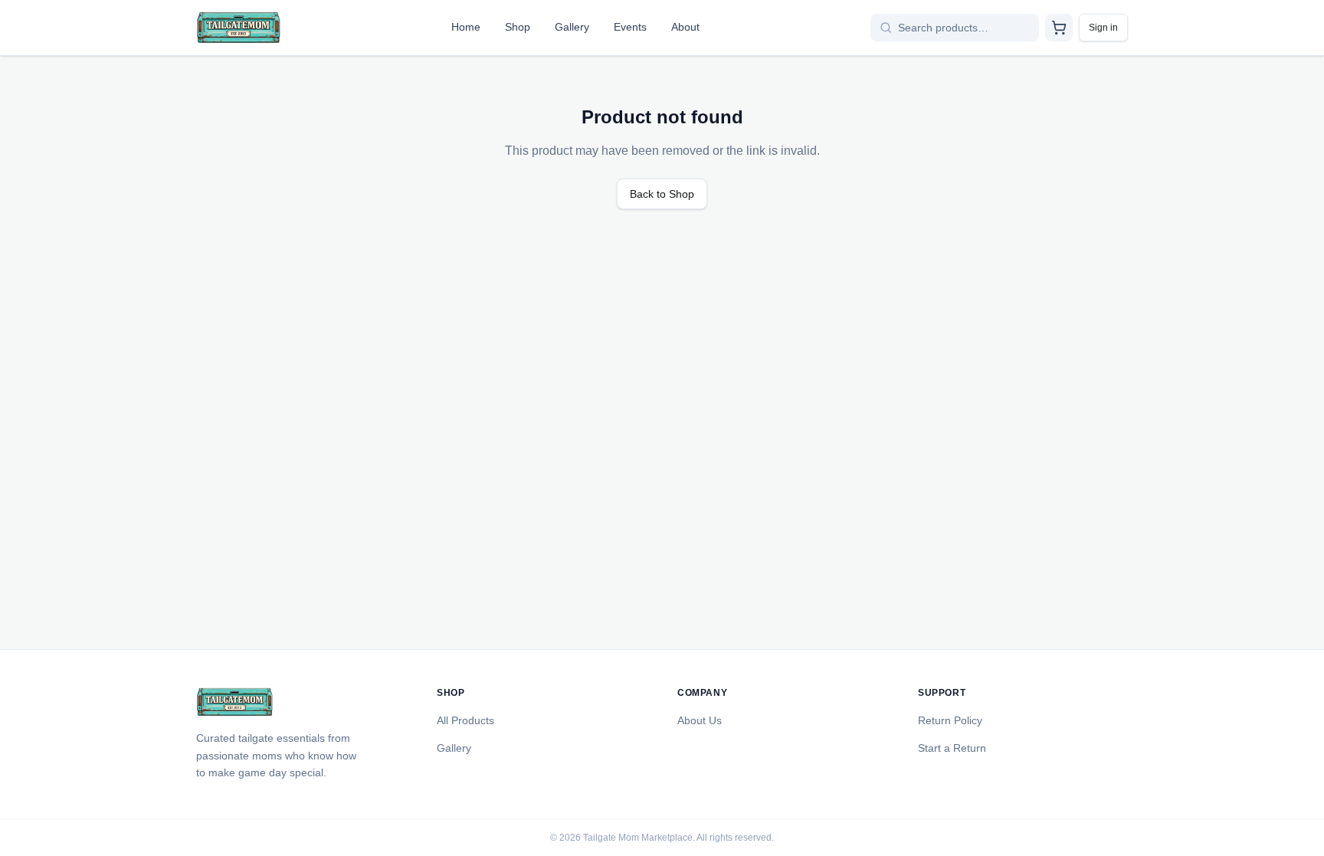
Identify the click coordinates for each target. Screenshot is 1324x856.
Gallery (572, 27)
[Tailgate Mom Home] (238, 27)
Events (630, 27)
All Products (465, 720)
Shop (517, 27)
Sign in (1103, 27)
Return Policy (950, 720)
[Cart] (1059, 27)
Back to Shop (662, 194)
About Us (699, 720)
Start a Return (952, 748)
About (685, 27)
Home (465, 27)
